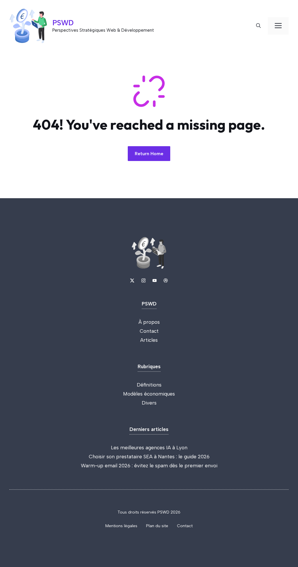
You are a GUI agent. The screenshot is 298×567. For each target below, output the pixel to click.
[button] (258, 26)
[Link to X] (132, 280)
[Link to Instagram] (143, 280)
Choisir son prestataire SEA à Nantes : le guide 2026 (149, 456)
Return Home (149, 153)
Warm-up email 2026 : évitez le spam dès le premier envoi (149, 465)
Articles (149, 340)
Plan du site (157, 525)
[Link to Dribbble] (166, 280)
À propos (149, 322)
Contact (149, 331)
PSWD (63, 22)
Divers (149, 403)
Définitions (149, 385)
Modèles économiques (149, 394)
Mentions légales (121, 525)
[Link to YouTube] (154, 280)
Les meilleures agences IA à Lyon (149, 447)
